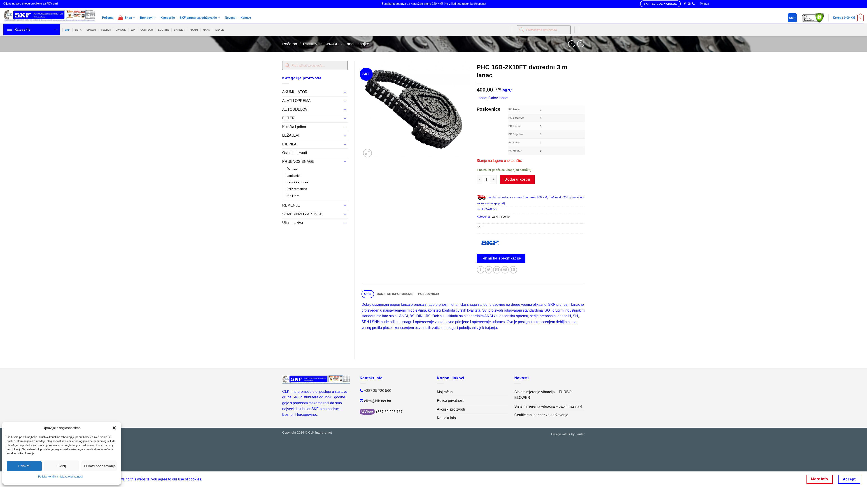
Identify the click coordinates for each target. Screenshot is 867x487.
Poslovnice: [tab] (428, 294)
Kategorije (168, 17)
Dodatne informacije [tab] (395, 294)
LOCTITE (163, 29)
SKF (67, 29)
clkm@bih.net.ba (377, 401)
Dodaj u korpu (517, 179)
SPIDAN (91, 29)
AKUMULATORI (295, 92)
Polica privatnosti (450, 400)
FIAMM (194, 29)
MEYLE (219, 29)
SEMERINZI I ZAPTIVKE (302, 214)
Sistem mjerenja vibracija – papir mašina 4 (548, 406)
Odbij (62, 466)
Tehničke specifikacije (501, 258)
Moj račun (445, 392)
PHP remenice (297, 189)
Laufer (580, 434)
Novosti (230, 17)
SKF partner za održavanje (198, 17)
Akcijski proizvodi (451, 409)
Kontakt (245, 17)
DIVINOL (121, 29)
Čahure (292, 169)
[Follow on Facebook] (684, 3)
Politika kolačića (48, 476)
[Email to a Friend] (497, 269)
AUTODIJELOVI (295, 109)
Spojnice (293, 195)
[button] (114, 428)
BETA (78, 29)
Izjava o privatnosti (71, 476)
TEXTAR (106, 29)
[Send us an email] (689, 3)
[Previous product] (580, 43)
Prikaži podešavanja (100, 466)
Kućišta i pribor (294, 127)
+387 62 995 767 (389, 412)
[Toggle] (345, 92)
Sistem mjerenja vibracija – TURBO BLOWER (542, 395)
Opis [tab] (368, 294)
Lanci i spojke (357, 43)
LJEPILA (289, 144)
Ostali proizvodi (294, 153)
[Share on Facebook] (480, 269)
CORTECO (146, 29)
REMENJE (291, 205)
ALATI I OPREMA (296, 101)
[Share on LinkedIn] (513, 269)
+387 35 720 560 (377, 391)
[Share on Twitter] (488, 269)
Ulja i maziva (292, 223)
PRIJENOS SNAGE (321, 43)
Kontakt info (446, 418)
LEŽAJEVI (290, 135)
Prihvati (24, 466)
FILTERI (289, 118)
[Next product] (571, 43)
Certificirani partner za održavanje (541, 415)
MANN (206, 29)
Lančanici (293, 175)
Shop (127, 17)
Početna (107, 17)
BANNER (179, 29)
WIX (133, 29)
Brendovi (146, 17)
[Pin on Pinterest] (505, 269)
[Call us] (693, 3)
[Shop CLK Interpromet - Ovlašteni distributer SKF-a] (49, 15)
